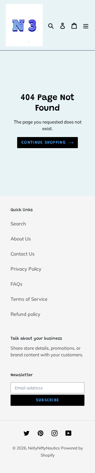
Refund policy (25, 314)
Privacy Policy (26, 269)
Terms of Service (29, 299)
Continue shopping (43, 142)
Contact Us (23, 254)
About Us (21, 239)
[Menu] (86, 25)
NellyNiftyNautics (44, 448)
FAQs (16, 284)
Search (18, 224)
